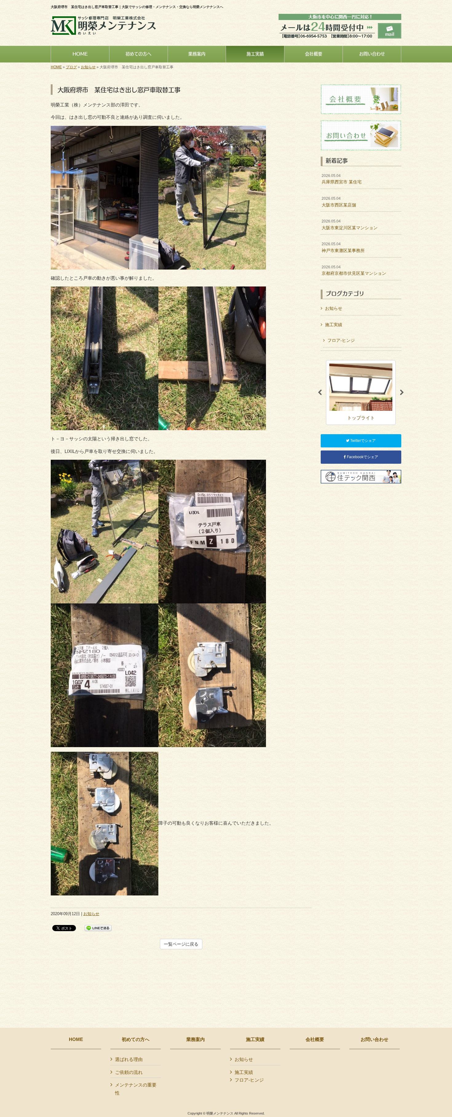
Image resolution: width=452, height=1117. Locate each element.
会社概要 (315, 1039)
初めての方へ (135, 1039)
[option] (360, 392)
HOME (56, 67)
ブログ (71, 67)
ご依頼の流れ (129, 1072)
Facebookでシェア (362, 457)
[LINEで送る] (98, 927)
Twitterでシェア (362, 440)
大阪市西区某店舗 (339, 201)
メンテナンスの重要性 (136, 1088)
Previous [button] (320, 393)
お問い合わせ (374, 1039)
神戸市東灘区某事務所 (343, 247)
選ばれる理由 (129, 1059)
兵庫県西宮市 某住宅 (342, 179)
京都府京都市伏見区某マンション (354, 270)
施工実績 (333, 324)
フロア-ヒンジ (341, 340)
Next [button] (402, 393)
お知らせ (88, 67)
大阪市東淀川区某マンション (350, 224)
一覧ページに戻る (181, 944)
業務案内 (195, 1039)
